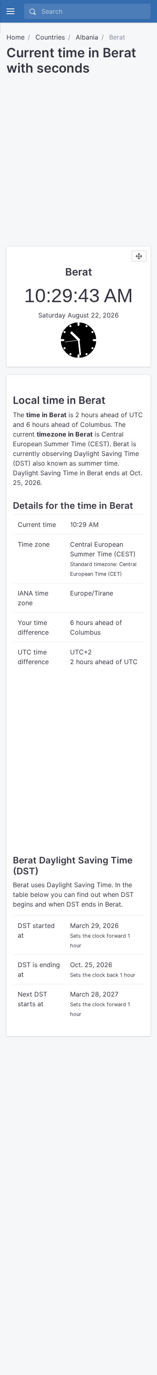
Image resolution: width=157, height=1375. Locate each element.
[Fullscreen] (139, 256)
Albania (87, 37)
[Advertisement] (78, 158)
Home (15, 37)
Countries (50, 37)
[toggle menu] (10, 11)
